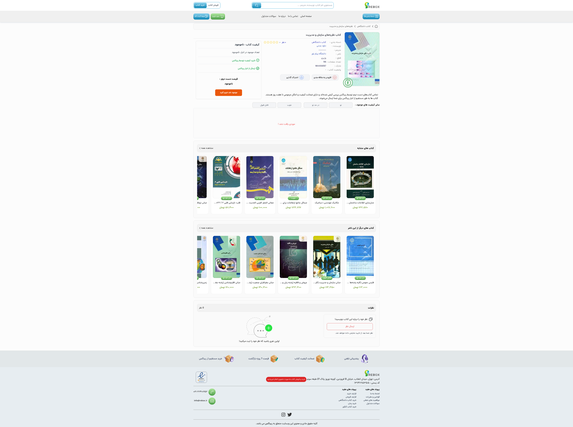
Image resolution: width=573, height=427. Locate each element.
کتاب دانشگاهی (319, 42)
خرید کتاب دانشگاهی (347, 400)
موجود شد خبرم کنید (228, 92)
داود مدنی (321, 46)
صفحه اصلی (306, 16)
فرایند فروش (351, 397)
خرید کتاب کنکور (349, 406)
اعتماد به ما (375, 393)
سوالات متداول (268, 16)
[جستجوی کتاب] (256, 5)
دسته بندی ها (369, 16)
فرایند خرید (351, 393)
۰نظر (284, 42)
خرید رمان (352, 403)
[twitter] (289, 414)
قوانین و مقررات (373, 397)
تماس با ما (293, 16)
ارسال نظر (349, 326)
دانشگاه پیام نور (319, 54)
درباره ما (282, 16)
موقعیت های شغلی (371, 400)
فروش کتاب (213, 5)
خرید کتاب (200, 5)
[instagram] (283, 414)
